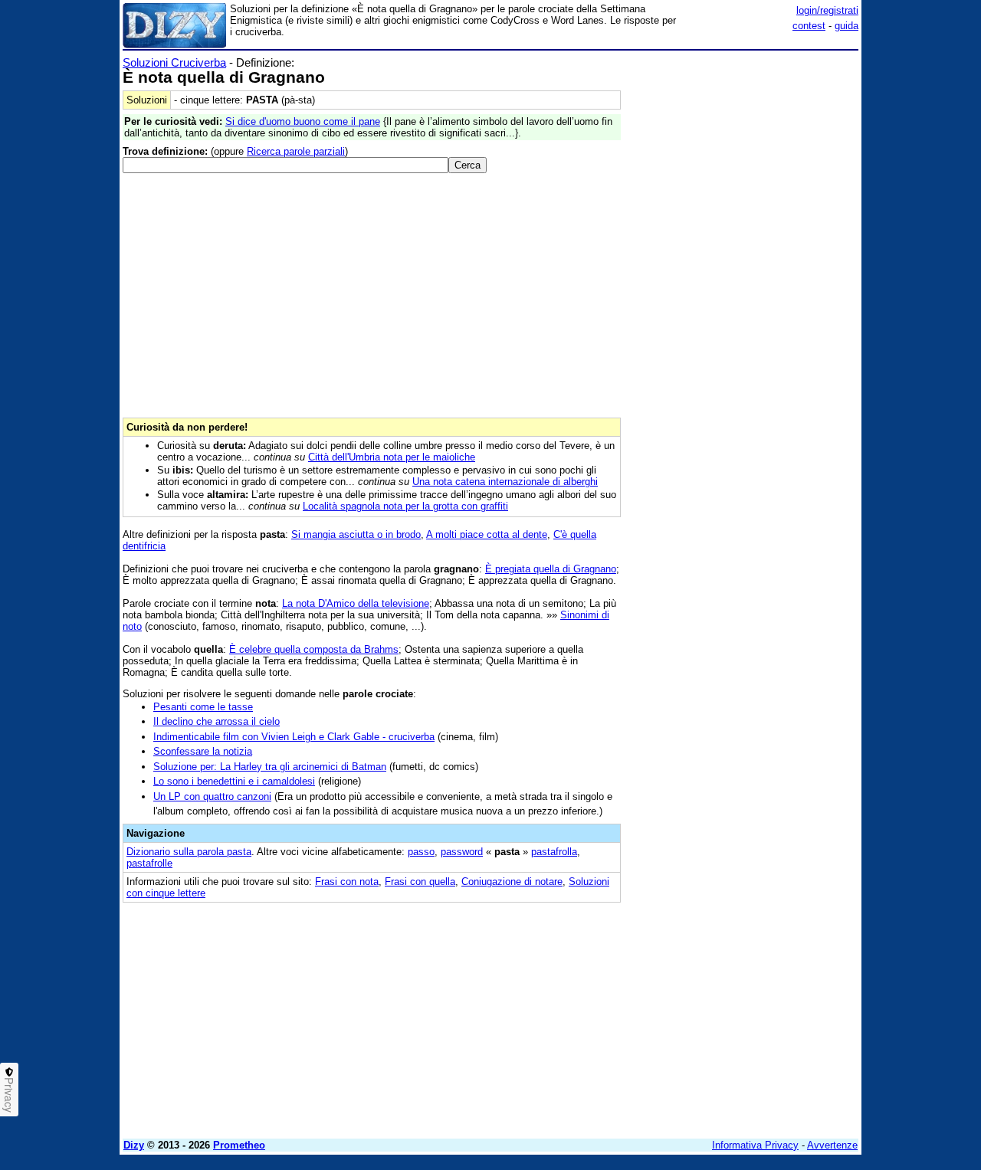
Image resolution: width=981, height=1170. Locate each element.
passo (421, 851)
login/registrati (827, 10)
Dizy (133, 1145)
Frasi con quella (420, 881)
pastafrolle (149, 863)
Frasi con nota (347, 881)
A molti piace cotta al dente (486, 534)
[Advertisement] (743, 286)
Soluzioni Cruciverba (174, 62)
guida (846, 25)
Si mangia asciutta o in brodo (356, 534)
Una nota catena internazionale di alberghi (505, 481)
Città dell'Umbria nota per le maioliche (391, 457)
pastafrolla (554, 851)
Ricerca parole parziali (296, 151)
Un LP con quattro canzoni (212, 796)
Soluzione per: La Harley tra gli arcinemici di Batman (269, 766)
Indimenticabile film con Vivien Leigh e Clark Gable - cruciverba (294, 736)
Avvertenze (832, 1145)
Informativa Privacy (755, 1145)
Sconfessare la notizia (202, 751)
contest (808, 25)
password (462, 851)
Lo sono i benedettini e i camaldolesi (234, 781)
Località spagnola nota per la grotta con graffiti (405, 506)
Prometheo (239, 1145)
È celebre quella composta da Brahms (314, 649)
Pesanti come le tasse (203, 707)
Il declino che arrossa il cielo (216, 721)
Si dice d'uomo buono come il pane (302, 121)
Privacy (9, 1095)
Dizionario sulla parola (188, 851)
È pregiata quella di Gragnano (550, 569)
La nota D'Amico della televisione (355, 603)
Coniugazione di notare (512, 881)
